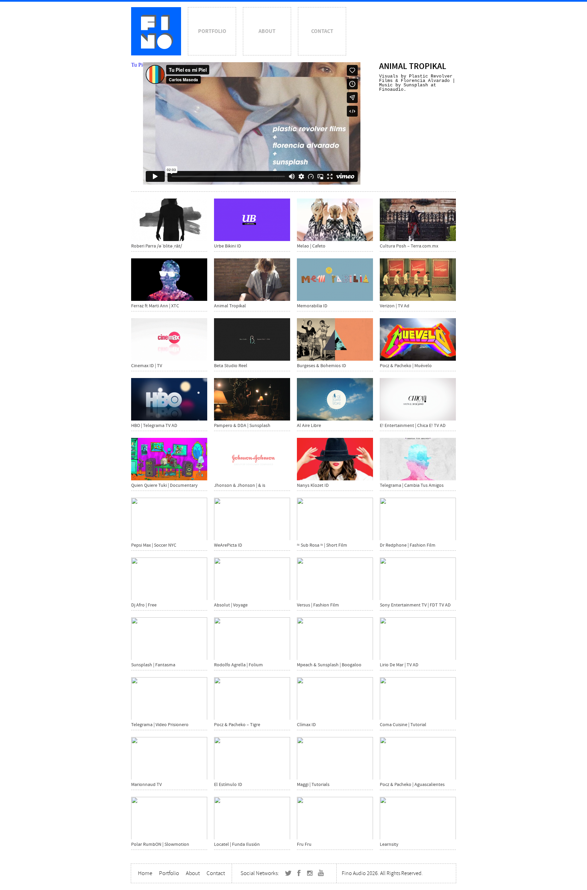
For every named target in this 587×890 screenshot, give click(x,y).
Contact (322, 31)
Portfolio (212, 31)
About (267, 31)
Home (145, 873)
